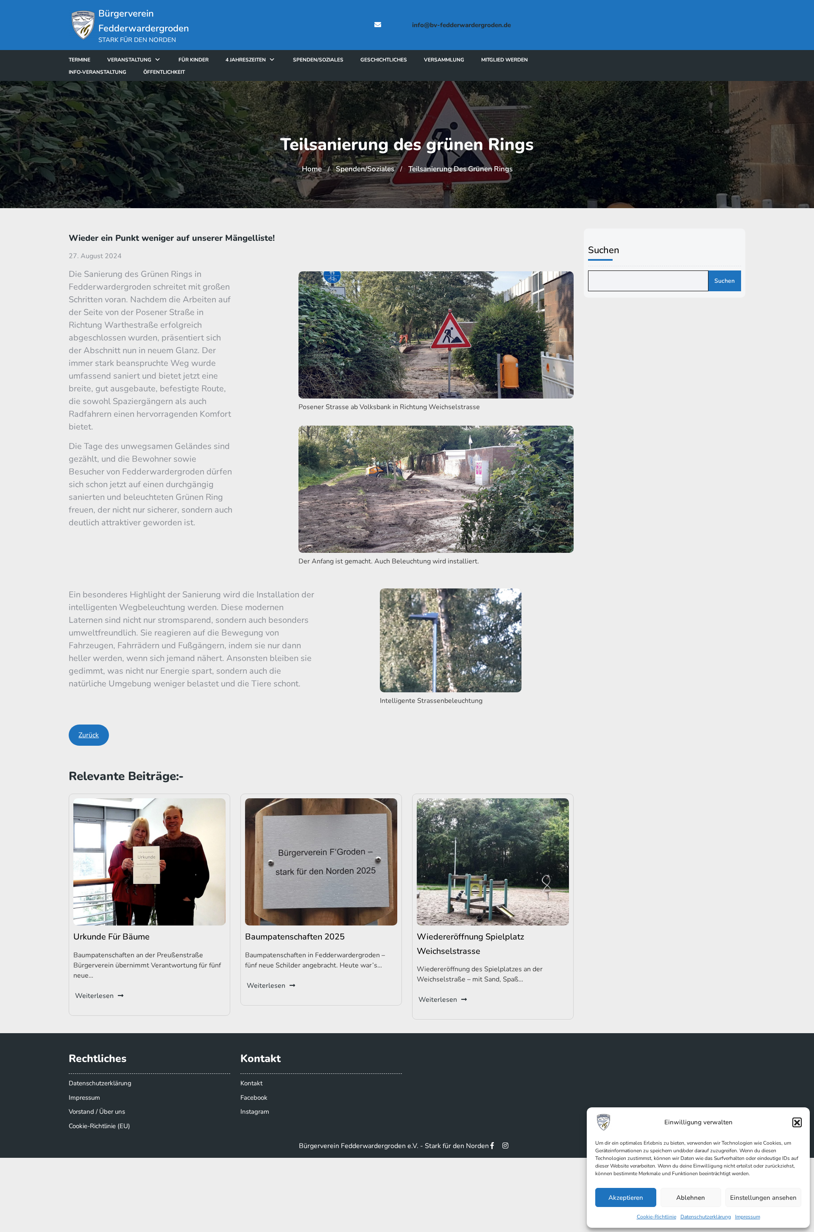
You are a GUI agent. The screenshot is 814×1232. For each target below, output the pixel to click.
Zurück (88, 735)
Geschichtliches (383, 59)
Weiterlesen (94, 996)
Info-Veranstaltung (97, 72)
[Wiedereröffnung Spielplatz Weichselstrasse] (493, 861)
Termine (79, 59)
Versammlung (444, 59)
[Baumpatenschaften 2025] (321, 861)
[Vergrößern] (562, 282)
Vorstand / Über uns (97, 1111)
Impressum (747, 1216)
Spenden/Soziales (318, 59)
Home (312, 169)
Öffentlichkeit (164, 72)
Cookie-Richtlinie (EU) (99, 1126)
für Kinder (193, 59)
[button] (797, 1122)
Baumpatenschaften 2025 (295, 936)
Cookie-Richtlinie (656, 1216)
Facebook (254, 1097)
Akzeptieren (625, 1197)
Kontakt (251, 1083)
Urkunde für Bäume (111, 936)
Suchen (603, 250)
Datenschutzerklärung (705, 1216)
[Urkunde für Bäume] (149, 861)
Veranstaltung (129, 59)
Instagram (254, 1111)
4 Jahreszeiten (246, 59)
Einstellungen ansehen (763, 1197)
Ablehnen (690, 1197)
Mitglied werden (504, 59)
